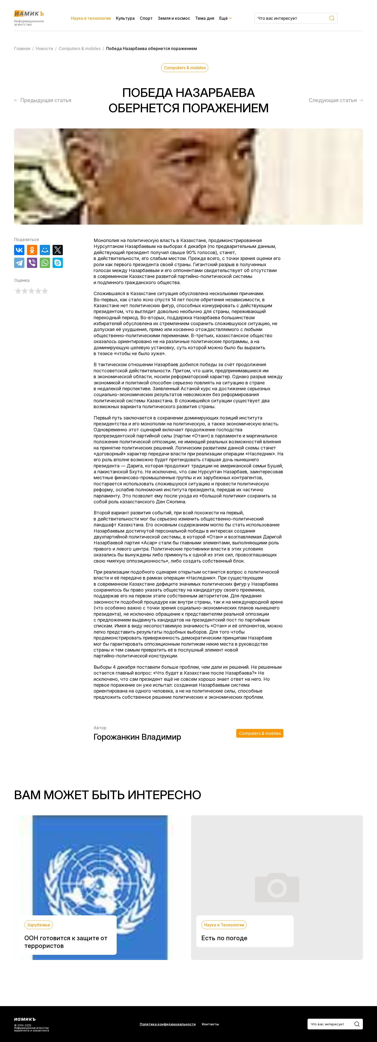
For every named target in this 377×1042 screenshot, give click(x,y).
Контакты (210, 1024)
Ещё (223, 18)
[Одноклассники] (32, 250)
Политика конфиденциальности (168, 1024)
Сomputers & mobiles (185, 67)
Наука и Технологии (224, 924)
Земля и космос (174, 18)
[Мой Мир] (45, 250)
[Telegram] (19, 263)
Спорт (146, 18)
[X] (58, 250)
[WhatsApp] (45, 263)
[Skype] (58, 263)
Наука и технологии (91, 18)
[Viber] (32, 263)
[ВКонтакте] (19, 250)
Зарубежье (38, 924)
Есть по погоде (224, 938)
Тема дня (204, 18)
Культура (125, 18)
